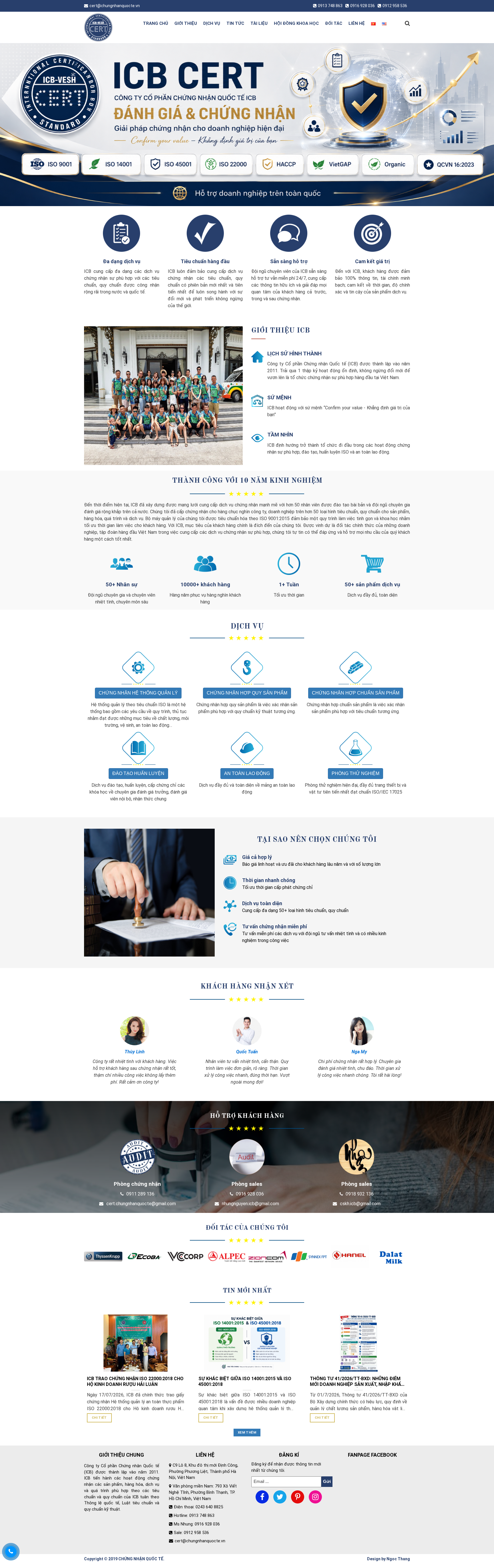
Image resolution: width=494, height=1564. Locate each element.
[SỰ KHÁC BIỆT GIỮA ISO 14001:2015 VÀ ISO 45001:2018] (247, 1342)
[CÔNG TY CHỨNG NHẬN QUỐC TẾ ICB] (107, 27)
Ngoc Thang (398, 1559)
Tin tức (235, 23)
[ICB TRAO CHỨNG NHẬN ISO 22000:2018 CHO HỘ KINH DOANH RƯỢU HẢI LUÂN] (135, 1342)
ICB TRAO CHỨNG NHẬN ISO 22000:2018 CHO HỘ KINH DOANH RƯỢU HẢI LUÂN (135, 1381)
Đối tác (333, 23)
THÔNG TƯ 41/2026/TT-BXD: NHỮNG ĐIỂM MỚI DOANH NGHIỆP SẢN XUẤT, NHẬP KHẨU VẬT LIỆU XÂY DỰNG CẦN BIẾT (357, 1382)
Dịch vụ (211, 23)
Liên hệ (356, 23)
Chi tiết (99, 1418)
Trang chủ (155, 23)
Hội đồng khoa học (296, 23)
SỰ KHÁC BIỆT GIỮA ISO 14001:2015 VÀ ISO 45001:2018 (244, 1381)
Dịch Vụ (247, 626)
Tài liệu (259, 23)
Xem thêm (247, 1432)
